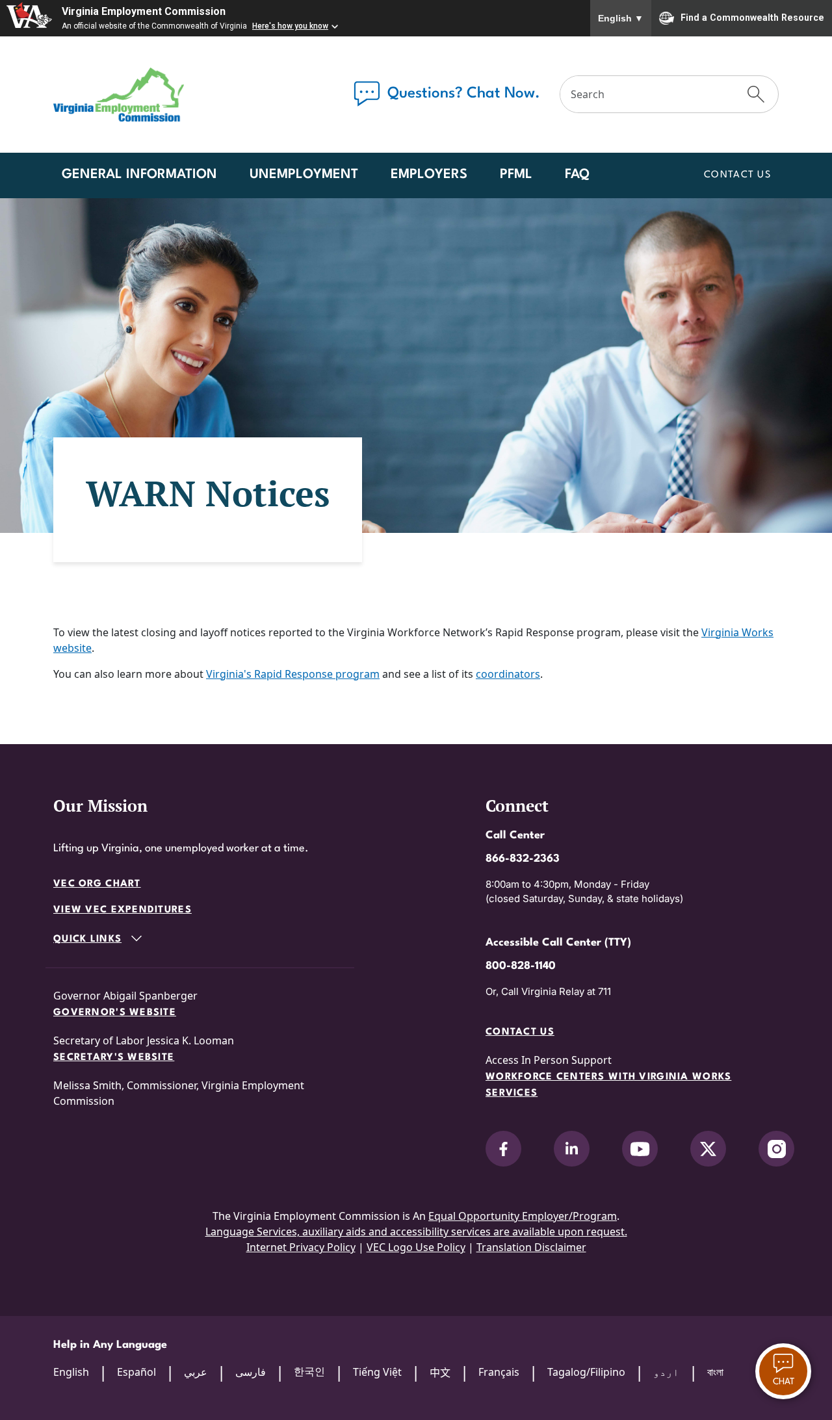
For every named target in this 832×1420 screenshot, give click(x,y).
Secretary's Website (113, 1058)
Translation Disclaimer (531, 1247)
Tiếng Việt (377, 1372)
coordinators (508, 674)
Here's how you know (290, 26)
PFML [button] (516, 174)
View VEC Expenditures (122, 910)
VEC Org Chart (97, 884)
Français (498, 1372)
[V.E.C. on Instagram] (776, 1149)
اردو (666, 1372)
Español (136, 1372)
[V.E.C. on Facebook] (503, 1149)
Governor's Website (114, 1013)
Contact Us (737, 175)
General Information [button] (139, 174)
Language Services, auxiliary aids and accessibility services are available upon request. (416, 1231)
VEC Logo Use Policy (416, 1247)
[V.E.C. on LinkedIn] (572, 1149)
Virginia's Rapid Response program (293, 674)
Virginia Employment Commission (144, 11)
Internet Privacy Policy (301, 1247)
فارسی (250, 1372)
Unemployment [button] (304, 174)
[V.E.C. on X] (708, 1149)
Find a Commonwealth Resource (752, 17)
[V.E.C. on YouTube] (640, 1149)
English (621, 18)
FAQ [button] (577, 174)
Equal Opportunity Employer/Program (522, 1216)
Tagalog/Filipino (586, 1372)
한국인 (309, 1371)
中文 (440, 1372)
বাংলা (715, 1372)
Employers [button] (429, 174)
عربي (195, 1372)
